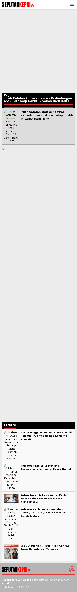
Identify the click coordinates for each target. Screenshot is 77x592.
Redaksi (8, 586)
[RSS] (71, 570)
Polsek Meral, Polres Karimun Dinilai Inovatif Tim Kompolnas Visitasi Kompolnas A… (43, 498)
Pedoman (23, 586)
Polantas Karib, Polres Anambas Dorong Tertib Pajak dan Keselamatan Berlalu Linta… (45, 512)
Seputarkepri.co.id (17, 579)
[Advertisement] (38, 50)
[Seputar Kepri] (18, 4)
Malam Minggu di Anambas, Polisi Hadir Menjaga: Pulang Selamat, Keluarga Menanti (46, 435)
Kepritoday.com (59, 579)
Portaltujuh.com (11, 583)
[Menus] (72, 4)
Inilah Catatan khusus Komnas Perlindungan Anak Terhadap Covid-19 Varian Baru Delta (47, 115)
